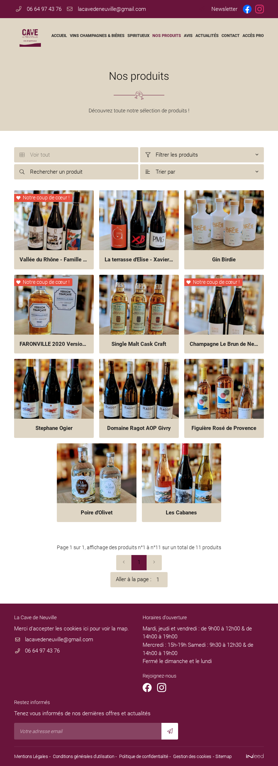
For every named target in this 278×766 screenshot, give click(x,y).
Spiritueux (138, 35)
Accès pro (253, 35)
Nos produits (166, 35)
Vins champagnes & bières (97, 35)
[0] (123, 562)
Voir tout (35, 155)
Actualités (207, 35)
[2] (154, 562)
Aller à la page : (133, 579)
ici (85, 628)
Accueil (59, 35)
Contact (231, 35)
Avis (188, 35)
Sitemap (223, 756)
